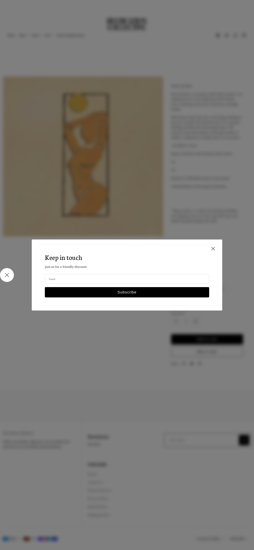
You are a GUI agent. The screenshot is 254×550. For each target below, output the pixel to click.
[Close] (213, 249)
